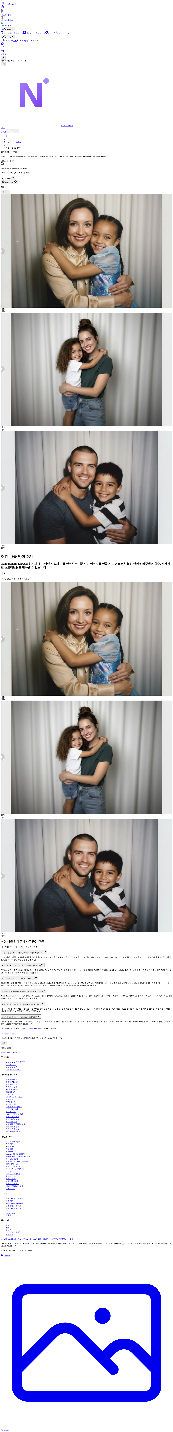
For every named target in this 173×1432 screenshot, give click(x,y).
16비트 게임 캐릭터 (14, 1107)
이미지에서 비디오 (13, 1208)
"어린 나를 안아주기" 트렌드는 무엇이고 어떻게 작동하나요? (22, 953)
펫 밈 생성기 (11, 1151)
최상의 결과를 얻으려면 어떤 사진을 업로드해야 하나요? (21, 966)
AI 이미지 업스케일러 (15, 1203)
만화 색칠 (10, 1149)
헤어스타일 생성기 (13, 1119)
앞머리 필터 (11, 1094)
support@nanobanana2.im (34, 1028)
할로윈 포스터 (11, 1099)
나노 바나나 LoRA (13, 142)
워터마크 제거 (11, 1176)
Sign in (3, 132)
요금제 (8, 1215)
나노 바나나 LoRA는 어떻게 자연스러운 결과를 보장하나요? (22, 991)
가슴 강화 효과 (12, 1109)
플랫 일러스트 (11, 1084)
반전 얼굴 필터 (12, 1159)
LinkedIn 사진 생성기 (14, 1114)
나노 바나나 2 (11, 1067)
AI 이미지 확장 (12, 1164)
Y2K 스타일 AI (12, 1079)
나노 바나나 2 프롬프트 (15, 1062)
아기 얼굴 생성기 (13, 1132)
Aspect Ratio (6, 179)
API (7, 1228)
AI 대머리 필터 (12, 1089)
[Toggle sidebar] (3, 64)
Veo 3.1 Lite (10, 1213)
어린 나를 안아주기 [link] (14, 148)
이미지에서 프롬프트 (14, 1199)
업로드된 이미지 (8, 161)
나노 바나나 (11, 1065)
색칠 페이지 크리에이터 (15, 1124)
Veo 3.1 (8, 1211)
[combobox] (13, 178)
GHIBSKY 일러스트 (14, 1097)
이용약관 (9, 1235)
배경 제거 (10, 1201)
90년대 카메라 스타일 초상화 (18, 1156)
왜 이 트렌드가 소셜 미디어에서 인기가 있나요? (18, 978)
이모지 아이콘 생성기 (15, 1166)
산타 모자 (10, 1147)
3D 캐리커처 (11, 1104)
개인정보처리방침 (13, 1232)
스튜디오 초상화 (12, 1129)
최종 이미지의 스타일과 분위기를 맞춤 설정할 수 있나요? (21, 1004)
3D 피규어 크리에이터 (15, 1169)
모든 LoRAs (10, 1189)
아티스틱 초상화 (12, 1127)
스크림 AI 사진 (12, 1082)
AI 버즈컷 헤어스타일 (15, 1186)
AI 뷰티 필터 (11, 1102)
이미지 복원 (11, 1179)
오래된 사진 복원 (13, 1142)
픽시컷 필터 (11, 1112)
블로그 (8, 1225)
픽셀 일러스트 (11, 1122)
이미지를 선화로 (12, 1117)
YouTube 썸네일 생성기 (15, 1154)
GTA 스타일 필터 (13, 1174)
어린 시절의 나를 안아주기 (17, 1161)
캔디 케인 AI (11, 1144)
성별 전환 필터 (12, 1181)
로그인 (4, 128)
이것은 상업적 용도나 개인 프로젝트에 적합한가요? (19, 1017)
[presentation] (86, 168)
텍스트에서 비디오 (13, 1206)
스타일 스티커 (11, 1171)
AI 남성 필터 (11, 1092)
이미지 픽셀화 (11, 1087)
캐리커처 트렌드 (12, 1184)
